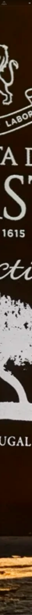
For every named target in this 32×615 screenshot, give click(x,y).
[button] (30, 3)
